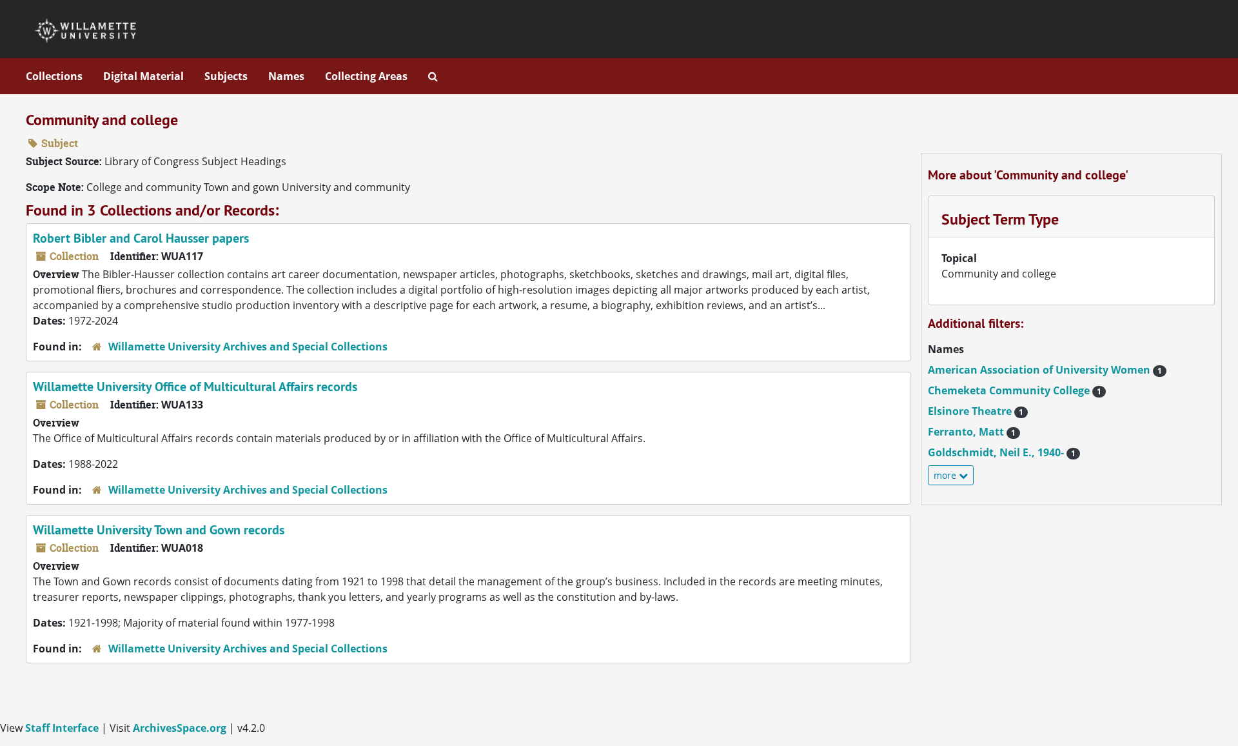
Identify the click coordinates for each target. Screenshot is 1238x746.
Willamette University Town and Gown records (158, 529)
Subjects (226, 76)
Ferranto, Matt (972, 432)
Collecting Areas (366, 76)
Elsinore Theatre (975, 411)
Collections (54, 76)
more (946, 475)
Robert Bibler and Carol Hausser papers (141, 238)
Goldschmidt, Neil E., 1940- (1002, 452)
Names (286, 76)
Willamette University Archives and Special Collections (248, 346)
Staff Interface (62, 728)
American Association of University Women (1045, 370)
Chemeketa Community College (1014, 390)
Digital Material (143, 76)
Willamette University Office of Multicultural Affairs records (195, 386)
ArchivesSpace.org (179, 728)
